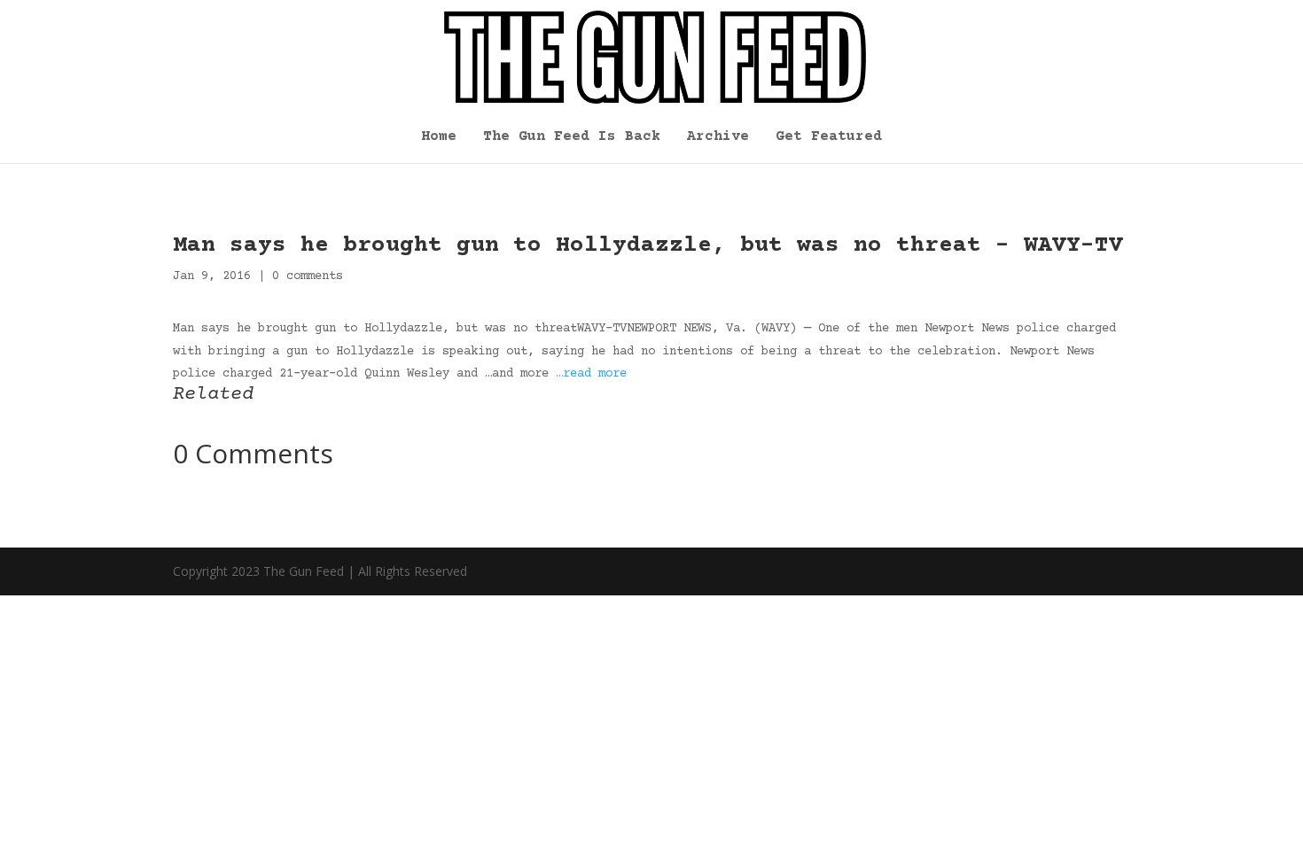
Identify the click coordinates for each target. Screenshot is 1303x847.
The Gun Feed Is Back (571, 137)
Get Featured (829, 137)
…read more (591, 374)
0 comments (307, 276)
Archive (718, 137)
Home (438, 137)
